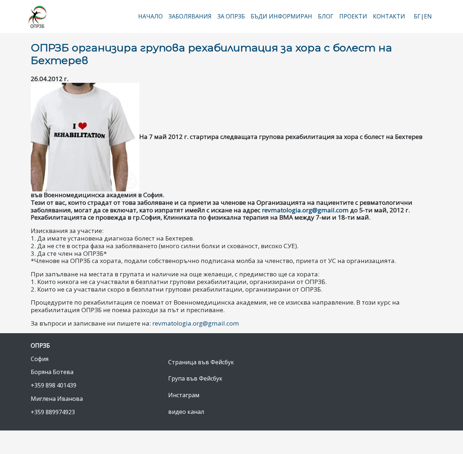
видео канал (186, 412)
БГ (417, 16)
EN (428, 16)
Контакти (389, 16)
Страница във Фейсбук (201, 362)
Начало (150, 16)
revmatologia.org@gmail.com (305, 210)
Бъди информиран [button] (281, 16)
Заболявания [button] (190, 16)
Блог (326, 16)
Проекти (353, 16)
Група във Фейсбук (195, 378)
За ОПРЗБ (231, 16)
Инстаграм (183, 395)
